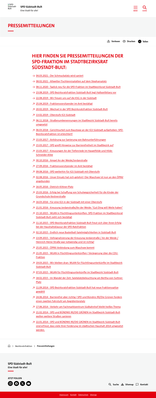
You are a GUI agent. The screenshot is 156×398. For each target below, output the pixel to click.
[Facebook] (16, 383)
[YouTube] (28, 383)
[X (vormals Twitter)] (22, 383)
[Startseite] (9, 346)
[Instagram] (10, 383)
